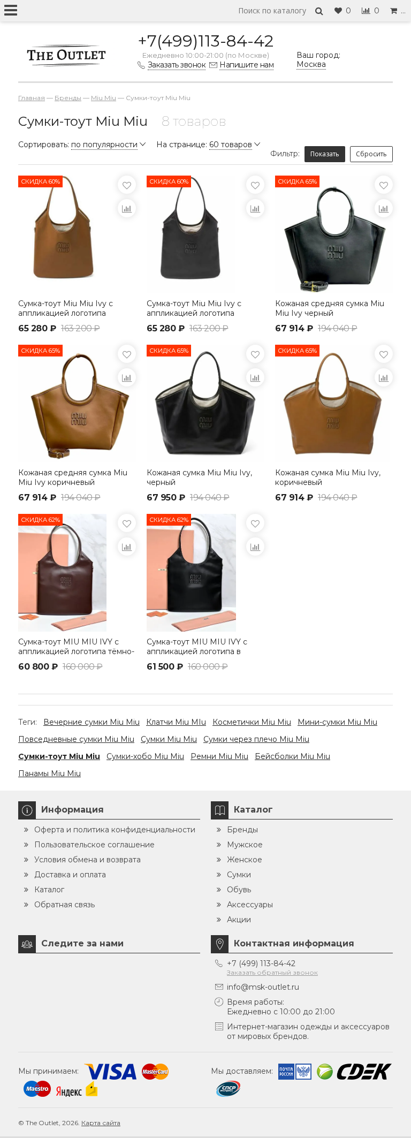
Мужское (245, 844)
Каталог (49, 889)
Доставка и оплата (70, 874)
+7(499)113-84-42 (205, 41)
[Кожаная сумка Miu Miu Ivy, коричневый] (334, 403)
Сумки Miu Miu (169, 739)
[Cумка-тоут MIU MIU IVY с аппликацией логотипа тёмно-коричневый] (77, 573)
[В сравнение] (127, 208)
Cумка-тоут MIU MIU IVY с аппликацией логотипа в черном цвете (197, 651)
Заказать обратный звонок (272, 972)
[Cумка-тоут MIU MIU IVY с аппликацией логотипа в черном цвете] (205, 573)
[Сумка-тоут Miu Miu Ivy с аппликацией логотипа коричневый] (77, 234)
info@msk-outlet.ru (263, 987)
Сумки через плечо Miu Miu (256, 739)
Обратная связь (64, 904)
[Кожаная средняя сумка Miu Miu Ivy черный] (334, 234)
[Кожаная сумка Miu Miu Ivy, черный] (205, 403)
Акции (239, 919)
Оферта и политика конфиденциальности (114, 829)
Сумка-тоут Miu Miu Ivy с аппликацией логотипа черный (194, 313)
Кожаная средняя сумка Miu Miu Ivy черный (329, 308)
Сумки (239, 874)
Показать (324, 153)
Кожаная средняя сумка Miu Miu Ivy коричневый (72, 477)
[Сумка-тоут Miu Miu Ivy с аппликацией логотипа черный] (205, 234)
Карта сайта (100, 1123)
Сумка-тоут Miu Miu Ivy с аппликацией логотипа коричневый (65, 313)
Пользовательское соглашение (94, 844)
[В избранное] (127, 185)
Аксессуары (250, 904)
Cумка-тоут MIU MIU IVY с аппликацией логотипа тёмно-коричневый (76, 651)
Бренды (242, 829)
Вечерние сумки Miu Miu (91, 722)
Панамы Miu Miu (49, 773)
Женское (244, 859)
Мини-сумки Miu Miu (337, 722)
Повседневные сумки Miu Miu (76, 739)
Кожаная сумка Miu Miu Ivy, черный (199, 477)
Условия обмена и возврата (87, 859)
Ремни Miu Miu (219, 756)
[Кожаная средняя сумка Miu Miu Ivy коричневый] (77, 403)
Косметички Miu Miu (251, 722)
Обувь (239, 889)
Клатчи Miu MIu (176, 722)
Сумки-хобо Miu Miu (145, 756)
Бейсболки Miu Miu (292, 756)
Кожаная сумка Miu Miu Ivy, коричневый (327, 477)
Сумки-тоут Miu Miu (59, 756)
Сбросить (371, 153)
